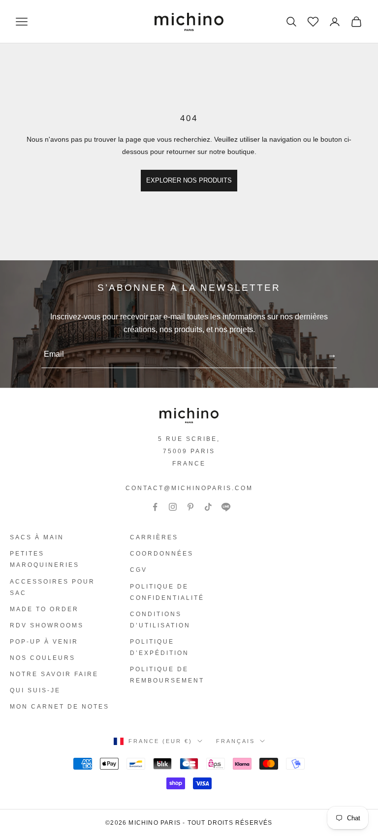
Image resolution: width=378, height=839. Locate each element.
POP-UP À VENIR (44, 641)
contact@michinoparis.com (189, 488)
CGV (138, 569)
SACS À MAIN (37, 537)
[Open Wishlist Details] (312, 21)
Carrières (154, 537)
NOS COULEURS (42, 657)
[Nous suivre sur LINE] (226, 507)
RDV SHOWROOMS (47, 625)
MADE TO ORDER (44, 609)
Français (235, 741)
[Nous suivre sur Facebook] (155, 507)
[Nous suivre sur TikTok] (208, 507)
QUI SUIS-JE (35, 690)
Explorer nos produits (189, 180)
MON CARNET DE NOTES (59, 706)
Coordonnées (161, 553)
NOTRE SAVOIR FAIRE (54, 674)
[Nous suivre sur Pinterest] (190, 507)
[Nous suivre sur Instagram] (173, 507)
